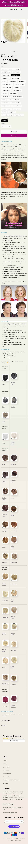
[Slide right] (17, 51)
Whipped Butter (7, 109)
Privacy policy (10, 840)
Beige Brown (6, 105)
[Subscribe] (22, 821)
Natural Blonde (15, 102)
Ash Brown (5, 102)
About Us (5, 760)
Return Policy (6, 770)
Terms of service (18, 840)
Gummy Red (6, 75)
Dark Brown (6, 78)
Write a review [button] (14, 740)
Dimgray (5, 93)
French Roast (12, 81)
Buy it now (14, 135)
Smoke (4, 112)
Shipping (5, 763)
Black (4, 69)
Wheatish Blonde (17, 96)
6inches (5, 120)
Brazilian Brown (7, 87)
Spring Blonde (6, 72)
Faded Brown (6, 96)
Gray (4, 99)
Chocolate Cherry (7, 84)
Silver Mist (16, 109)
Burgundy (12, 112)
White (4, 81)
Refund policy (22, 838)
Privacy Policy (6, 776)
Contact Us (5, 783)
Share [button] (4, 725)
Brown (10, 69)
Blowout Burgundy (7, 115)
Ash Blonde (13, 93)
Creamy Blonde (17, 105)
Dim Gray (13, 406)
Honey (17, 69)
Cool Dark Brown (19, 84)
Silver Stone (15, 75)
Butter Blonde (19, 115)
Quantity (3, 123)
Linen (10, 99)
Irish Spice (22, 81)
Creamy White (17, 90)
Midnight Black (6, 90)
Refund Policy (6, 767)
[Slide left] (10, 51)
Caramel (16, 87)
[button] (2, 9)
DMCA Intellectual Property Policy (11, 780)
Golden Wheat (15, 78)
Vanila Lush (16, 72)
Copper (17, 99)
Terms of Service (7, 773)
